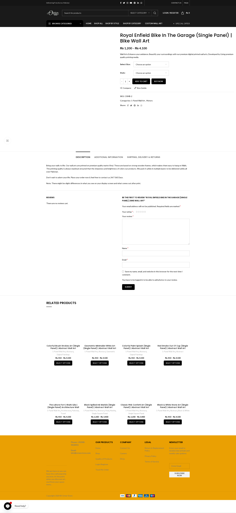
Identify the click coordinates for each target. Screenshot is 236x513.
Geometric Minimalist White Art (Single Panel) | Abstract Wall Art (99, 347)
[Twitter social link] (124, 3)
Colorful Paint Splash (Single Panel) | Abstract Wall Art (136, 347)
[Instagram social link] (127, 3)
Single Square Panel (100, 413)
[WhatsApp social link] (141, 3)
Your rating (127, 212)
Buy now (158, 81)
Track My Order (102, 469)
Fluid (107, 410)
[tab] (83, 156)
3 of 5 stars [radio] (141, 212)
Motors (149, 100)
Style (122, 73)
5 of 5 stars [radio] (145, 212)
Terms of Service (152, 461)
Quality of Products (103, 459)
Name (125, 248)
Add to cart (141, 81)
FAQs (122, 459)
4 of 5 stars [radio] (143, 212)
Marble (113, 410)
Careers (123, 453)
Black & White (183, 410)
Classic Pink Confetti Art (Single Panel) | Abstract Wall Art (136, 406)
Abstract (69, 351)
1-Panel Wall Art (138, 100)
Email (125, 259)
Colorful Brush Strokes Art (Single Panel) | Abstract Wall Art (63, 347)
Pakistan (75, 410)
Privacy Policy (150, 456)
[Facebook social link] (120, 3)
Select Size (125, 64)
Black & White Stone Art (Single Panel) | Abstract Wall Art (172, 406)
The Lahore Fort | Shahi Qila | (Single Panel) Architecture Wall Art (63, 407)
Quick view (78, 314)
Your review (128, 216)
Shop (97, 453)
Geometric (110, 351)
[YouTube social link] (131, 3)
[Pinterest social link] (134, 3)
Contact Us (125, 448)
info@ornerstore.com (81, 453)
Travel (63, 413)
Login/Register (101, 464)
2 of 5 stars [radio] (139, 212)
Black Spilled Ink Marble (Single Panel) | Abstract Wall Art (99, 406)
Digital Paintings (63, 354)
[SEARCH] (155, 13)
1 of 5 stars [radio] (137, 212)
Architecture (66, 410)
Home (98, 448)
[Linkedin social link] (138, 3)
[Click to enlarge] (7, 140)
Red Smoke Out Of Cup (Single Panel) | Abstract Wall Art (173, 347)
